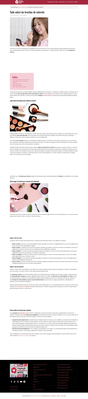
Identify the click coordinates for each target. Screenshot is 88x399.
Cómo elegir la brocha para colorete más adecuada (20, 82)
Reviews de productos (38, 389)
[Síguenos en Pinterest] (24, 382)
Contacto (35, 379)
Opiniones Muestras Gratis (39, 369)
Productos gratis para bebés (63, 364)
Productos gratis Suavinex (63, 375)
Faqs (34, 384)
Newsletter (35, 381)
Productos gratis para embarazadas (65, 369)
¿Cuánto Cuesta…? (14, 389)
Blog (34, 386)
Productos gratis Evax (62, 382)
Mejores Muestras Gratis (35, 395)
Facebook (21, 335)
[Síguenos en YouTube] (21, 382)
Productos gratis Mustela (62, 380)
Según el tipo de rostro (17, 83)
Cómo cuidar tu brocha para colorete (20, 86)
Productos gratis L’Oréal (62, 385)
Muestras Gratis (19, 3)
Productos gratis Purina (62, 387)
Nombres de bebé (14, 386)
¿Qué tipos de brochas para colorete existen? (21, 79)
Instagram (27, 335)
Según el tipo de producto (17, 85)
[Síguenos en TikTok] (14, 382)
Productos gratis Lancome (63, 372)
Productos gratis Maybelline (63, 377)
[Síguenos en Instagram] (18, 382)
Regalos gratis (36, 367)
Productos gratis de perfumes (39, 364)
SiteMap (35, 372)
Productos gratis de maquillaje (64, 367)
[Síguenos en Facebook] (11, 382)
